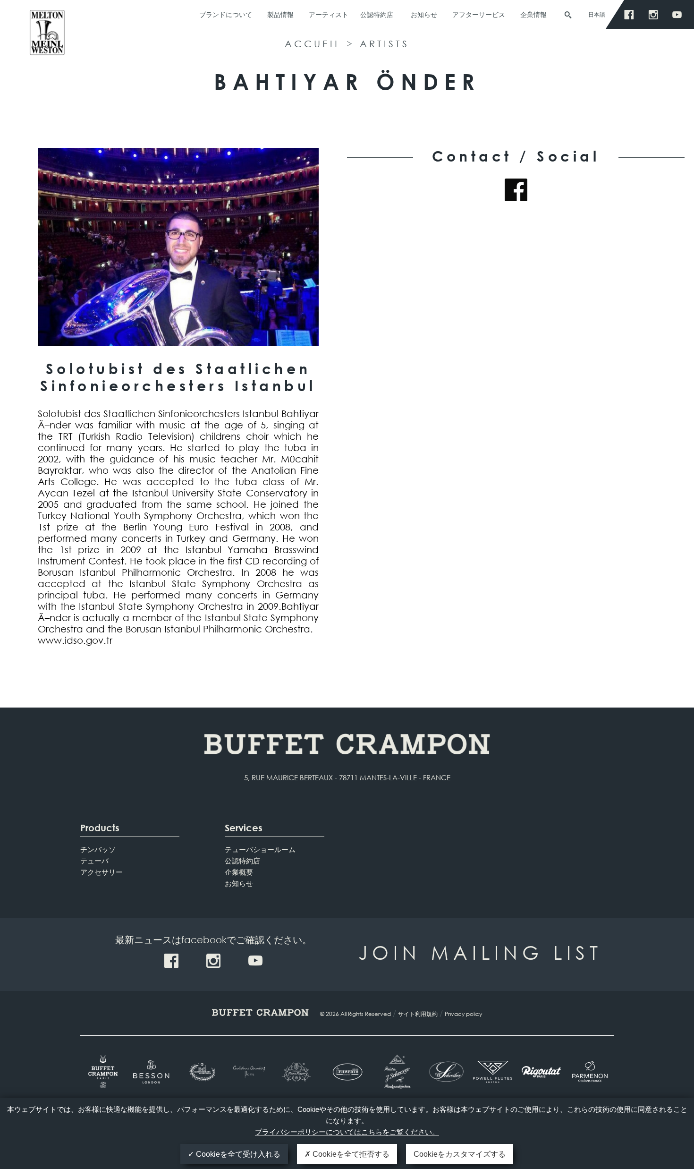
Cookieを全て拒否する (350, 1154)
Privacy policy (463, 1014)
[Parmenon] (590, 1071)
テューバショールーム (260, 849)
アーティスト (328, 14)
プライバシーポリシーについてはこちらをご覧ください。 (347, 1132)
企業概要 (239, 872)
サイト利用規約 (418, 1014)
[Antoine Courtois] (250, 1072)
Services (243, 827)
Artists (384, 43)
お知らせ (424, 14)
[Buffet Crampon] (104, 1071)
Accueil (313, 43)
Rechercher (568, 15)
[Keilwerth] (347, 1072)
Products (99, 827)
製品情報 (280, 14)
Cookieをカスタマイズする (460, 1154)
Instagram (655, 15)
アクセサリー (101, 872)
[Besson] (152, 1072)
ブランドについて (225, 14)
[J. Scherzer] (395, 1072)
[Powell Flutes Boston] (492, 1071)
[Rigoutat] (541, 1071)
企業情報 (533, 14)
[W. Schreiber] (444, 1072)
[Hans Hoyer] (298, 1072)
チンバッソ (98, 849)
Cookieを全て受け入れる (237, 1154)
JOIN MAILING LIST (480, 952)
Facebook (631, 15)
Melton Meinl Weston (47, 36)
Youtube (679, 15)
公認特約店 (376, 14)
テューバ (94, 860)
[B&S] (201, 1072)
